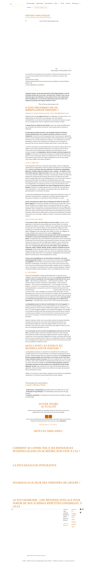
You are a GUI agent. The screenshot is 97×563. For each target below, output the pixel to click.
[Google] (80, 513)
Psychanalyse (49, 3)
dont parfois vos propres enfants (44, 289)
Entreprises (75, 3)
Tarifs (62, 3)
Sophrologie (39, 3)
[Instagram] (50, 416)
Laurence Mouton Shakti (64, 68)
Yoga (55, 3)
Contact (29, 7)
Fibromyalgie (31, 3)
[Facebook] (46, 416)
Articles (68, 3)
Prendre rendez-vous (41, 7)
